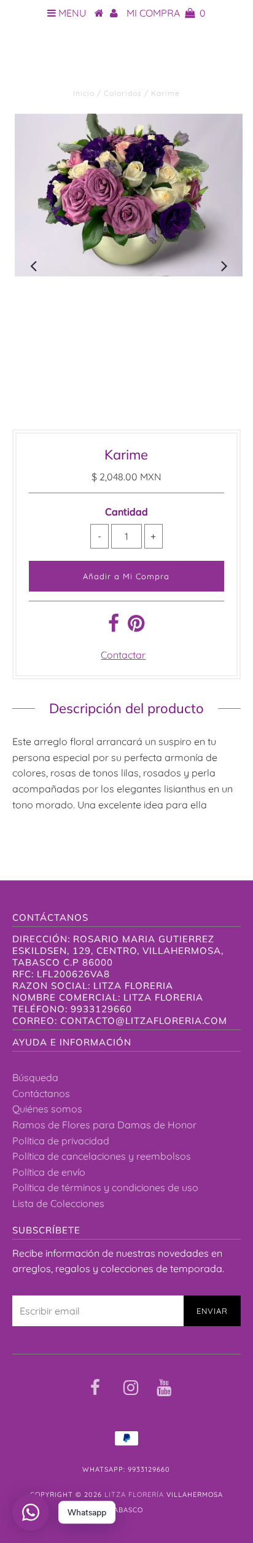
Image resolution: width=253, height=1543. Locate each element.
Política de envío (48, 1172)
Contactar (123, 655)
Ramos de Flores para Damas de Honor (104, 1125)
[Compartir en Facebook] (113, 626)
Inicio (84, 93)
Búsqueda (35, 1077)
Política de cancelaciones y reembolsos (101, 1156)
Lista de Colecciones (58, 1203)
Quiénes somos (47, 1109)
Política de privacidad (60, 1141)
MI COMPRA (166, 13)
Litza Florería (126, 61)
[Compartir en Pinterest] (136, 626)
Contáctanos (41, 1093)
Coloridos (123, 93)
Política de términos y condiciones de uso (105, 1187)
